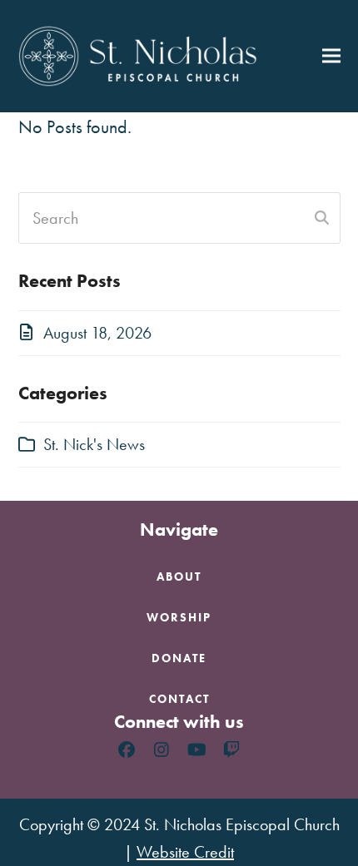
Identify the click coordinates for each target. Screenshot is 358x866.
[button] (331, 56)
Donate (179, 658)
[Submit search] (322, 218)
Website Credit (185, 852)
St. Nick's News (94, 444)
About (179, 576)
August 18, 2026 (97, 333)
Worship (179, 617)
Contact (179, 698)
